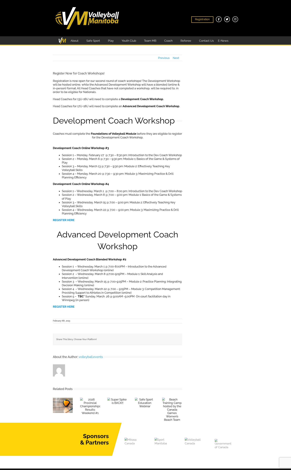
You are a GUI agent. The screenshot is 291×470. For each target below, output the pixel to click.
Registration (202, 19)
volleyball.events (91, 357)
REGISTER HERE (63, 220)
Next (176, 58)
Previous (164, 58)
